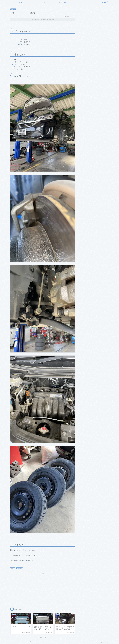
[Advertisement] (42, 587)
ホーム (20, 2)
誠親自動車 (19, 568)
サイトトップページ (29, 641)
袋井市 (12, 568)
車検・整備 (13, 9)
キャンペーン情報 (41, 2)
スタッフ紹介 (62, 2)
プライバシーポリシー (16, 641)
